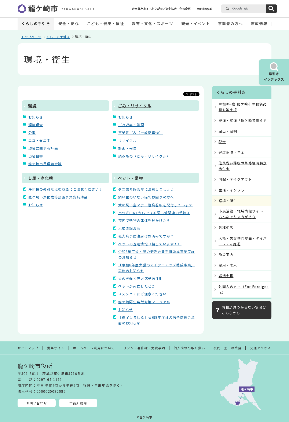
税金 (222, 141)
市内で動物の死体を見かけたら (144, 220)
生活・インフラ (232, 190)
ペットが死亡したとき (137, 286)
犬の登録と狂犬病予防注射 (140, 278)
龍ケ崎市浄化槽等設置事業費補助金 (58, 197)
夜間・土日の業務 (227, 348)
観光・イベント (195, 23)
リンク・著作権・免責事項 (144, 348)
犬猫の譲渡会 (129, 228)
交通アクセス (260, 348)
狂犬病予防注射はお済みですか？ (146, 236)
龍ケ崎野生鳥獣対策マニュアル (144, 301)
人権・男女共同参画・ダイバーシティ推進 (243, 241)
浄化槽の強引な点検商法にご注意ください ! (65, 189)
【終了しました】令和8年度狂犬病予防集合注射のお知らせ (156, 320)
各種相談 (226, 227)
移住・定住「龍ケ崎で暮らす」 (245, 120)
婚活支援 (226, 275)
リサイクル (127, 140)
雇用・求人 (228, 265)
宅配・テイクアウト (235, 179)
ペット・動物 (130, 178)
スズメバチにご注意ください (142, 293)
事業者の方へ (230, 23)
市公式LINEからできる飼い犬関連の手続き (154, 212)
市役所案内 (78, 403)
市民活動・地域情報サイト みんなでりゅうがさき (243, 213)
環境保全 (35, 124)
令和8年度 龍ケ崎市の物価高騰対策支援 (243, 106)
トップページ (31, 37)
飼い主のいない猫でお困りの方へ (146, 197)
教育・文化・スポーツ (152, 23)
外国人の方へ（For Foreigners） (244, 289)
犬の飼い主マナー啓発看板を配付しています (155, 204)
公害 (32, 132)
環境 (32, 105)
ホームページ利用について (94, 348)
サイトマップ (28, 348)
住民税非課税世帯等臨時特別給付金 (243, 165)
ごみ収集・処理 (131, 124)
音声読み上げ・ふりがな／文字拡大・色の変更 (161, 9)
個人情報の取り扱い (189, 348)
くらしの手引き (36, 23)
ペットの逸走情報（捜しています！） (150, 243)
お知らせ (35, 117)
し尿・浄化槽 (40, 178)
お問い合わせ (36, 403)
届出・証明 (228, 131)
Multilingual (204, 9)
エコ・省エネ (39, 140)
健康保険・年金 (232, 152)
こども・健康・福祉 (105, 23)
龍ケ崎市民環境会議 (45, 163)
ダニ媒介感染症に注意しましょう (146, 189)
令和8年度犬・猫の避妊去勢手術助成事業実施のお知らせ (156, 254)
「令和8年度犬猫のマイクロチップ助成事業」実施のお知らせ (156, 267)
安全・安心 (68, 23)
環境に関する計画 (43, 148)
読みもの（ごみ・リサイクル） (144, 156)
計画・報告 (127, 148)
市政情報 (259, 23)
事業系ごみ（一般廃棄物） (140, 132)
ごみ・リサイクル (134, 105)
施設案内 (226, 254)
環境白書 (35, 156)
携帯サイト (56, 348)
